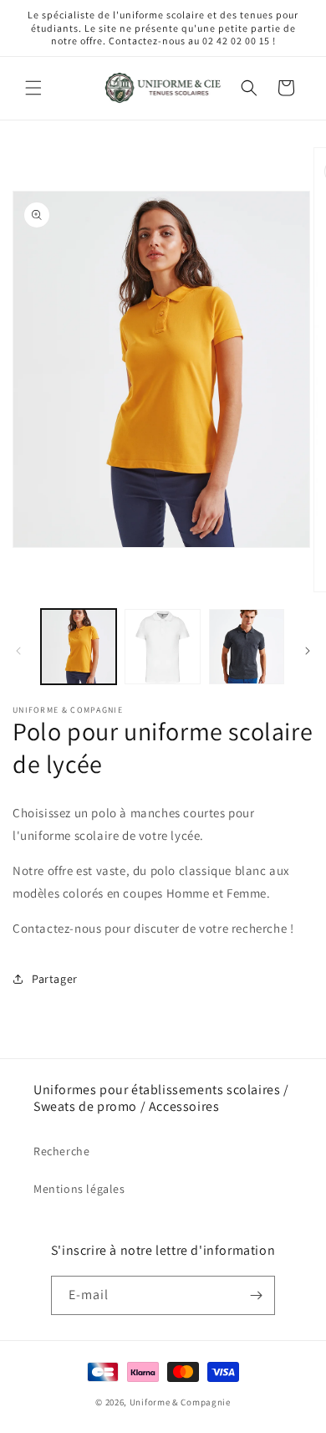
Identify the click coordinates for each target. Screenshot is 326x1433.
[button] (33, 87)
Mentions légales (79, 1188)
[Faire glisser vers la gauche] (18, 650)
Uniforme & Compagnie (180, 1402)
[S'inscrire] (255, 1295)
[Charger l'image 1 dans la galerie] (78, 646)
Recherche (61, 1151)
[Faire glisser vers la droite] (307, 650)
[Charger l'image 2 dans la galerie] (162, 646)
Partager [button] (55, 978)
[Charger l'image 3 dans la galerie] (246, 646)
